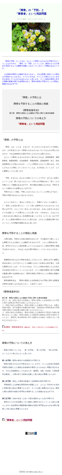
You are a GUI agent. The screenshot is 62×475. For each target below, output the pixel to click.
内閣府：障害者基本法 (13, 327)
